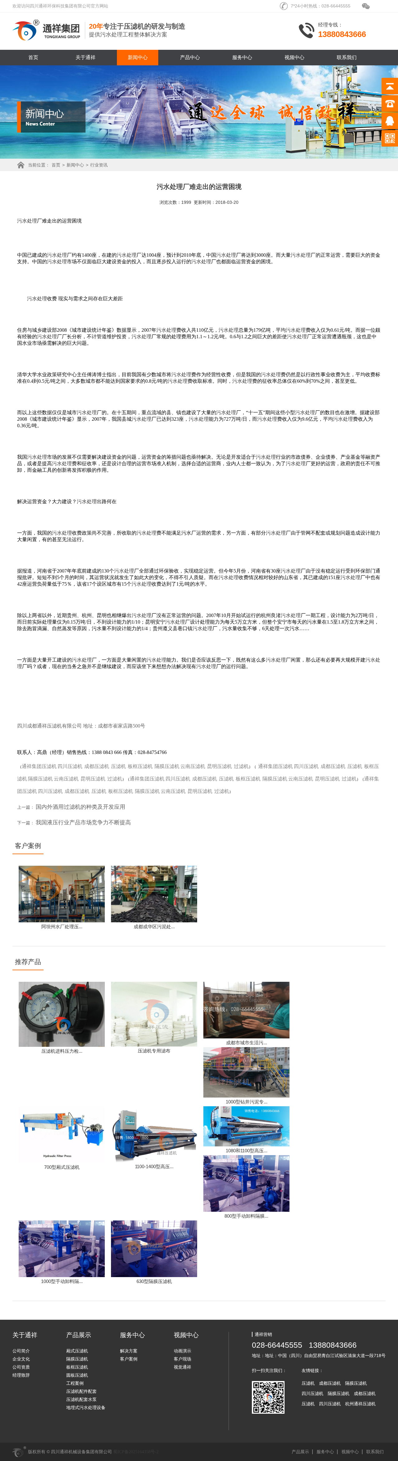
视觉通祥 (182, 1367)
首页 (33, 57)
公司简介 (21, 1350)
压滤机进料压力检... (61, 1051)
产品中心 (190, 57)
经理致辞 (21, 1375)
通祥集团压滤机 (39, 766)
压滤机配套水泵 (81, 1399)
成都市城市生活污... (246, 1042)
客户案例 (128, 1358)
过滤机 (241, 766)
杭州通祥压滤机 (360, 1403)
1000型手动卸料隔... (62, 1281)
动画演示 (182, 1350)
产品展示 (300, 1451)
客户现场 (182, 1358)
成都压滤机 (96, 766)
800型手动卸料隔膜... (246, 1216)
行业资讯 (99, 164)
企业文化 (21, 1358)
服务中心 (242, 57)
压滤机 (118, 766)
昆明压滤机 (219, 766)
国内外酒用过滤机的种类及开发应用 (80, 807)
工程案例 (75, 1383)
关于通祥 (85, 57)
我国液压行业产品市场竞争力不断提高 (83, 822)
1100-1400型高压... (154, 1166)
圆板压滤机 (77, 1375)
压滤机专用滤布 (154, 1050)
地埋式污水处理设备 (85, 1407)
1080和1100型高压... (246, 1150)
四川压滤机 (70, 766)
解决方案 (128, 1350)
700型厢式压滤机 (62, 1167)
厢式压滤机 (77, 1350)
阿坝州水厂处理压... (61, 926)
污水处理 (27, 220)
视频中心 (294, 57)
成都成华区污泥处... (154, 926)
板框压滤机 (140, 766)
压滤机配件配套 (81, 1391)
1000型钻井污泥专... (246, 1101)
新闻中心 (138, 57)
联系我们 (347, 57)
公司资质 (21, 1367)
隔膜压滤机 (167, 766)
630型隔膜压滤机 (154, 1281)
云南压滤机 (192, 766)
